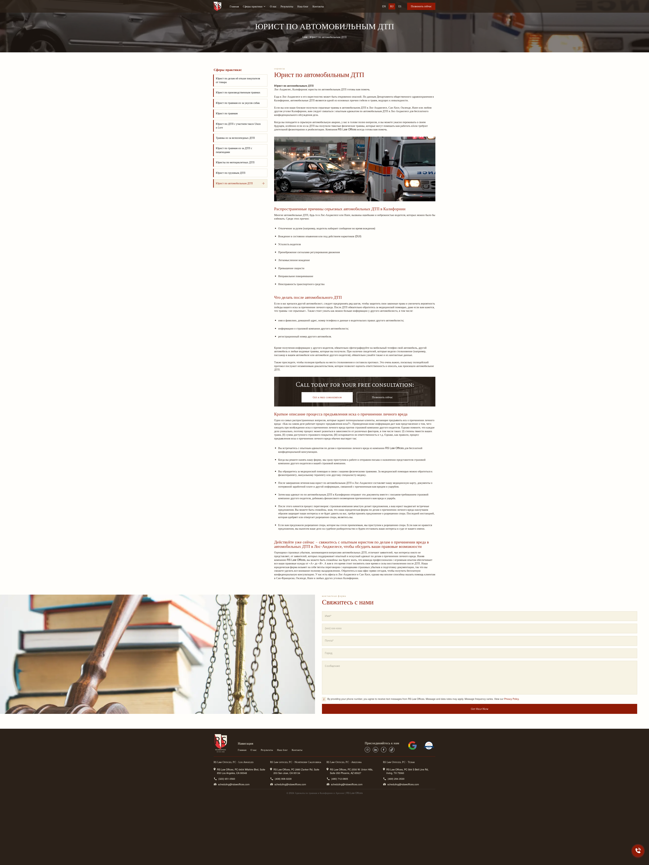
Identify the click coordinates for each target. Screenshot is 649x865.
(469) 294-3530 (396, 778)
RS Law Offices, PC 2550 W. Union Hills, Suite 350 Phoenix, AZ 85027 (351, 771)
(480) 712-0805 (339, 778)
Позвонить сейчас (421, 6)
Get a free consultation (327, 397)
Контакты (318, 6)
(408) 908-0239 (283, 778)
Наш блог (302, 6)
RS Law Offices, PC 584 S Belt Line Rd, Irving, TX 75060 (407, 771)
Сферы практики (252, 6)
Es (399, 6)
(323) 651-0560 (226, 778)
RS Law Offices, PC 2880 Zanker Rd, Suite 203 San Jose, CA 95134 (296, 771)
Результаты (287, 6)
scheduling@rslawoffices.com (234, 784)
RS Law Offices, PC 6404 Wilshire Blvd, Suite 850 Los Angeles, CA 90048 (241, 771)
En (384, 6)
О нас (273, 6)
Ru (392, 6)
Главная (234, 6)
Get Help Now (479, 708)
